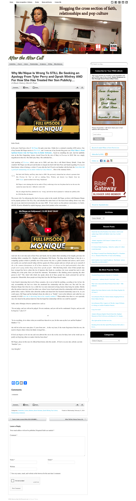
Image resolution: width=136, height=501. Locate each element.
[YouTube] (108, 161)
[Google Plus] (111, 161)
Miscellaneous (58, 64)
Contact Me (58, 2)
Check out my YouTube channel (123, 2)
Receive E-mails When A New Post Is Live (105, 148)
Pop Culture (54, 410)
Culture (26, 64)
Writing (50, 64)
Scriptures (43, 64)
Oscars (21, 179)
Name (12, 460)
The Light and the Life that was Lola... (102, 320)
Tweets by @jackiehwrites (100, 205)
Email (50, 460)
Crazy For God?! (96, 309)
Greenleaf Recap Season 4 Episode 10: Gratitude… (106, 275)
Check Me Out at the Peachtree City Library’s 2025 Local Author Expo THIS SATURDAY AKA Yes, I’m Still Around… (107, 234)
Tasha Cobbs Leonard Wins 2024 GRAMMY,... (23, 419)
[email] (77, 87)
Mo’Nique (35, 148)
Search (92, 64)
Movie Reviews (38, 410)
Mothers (31, 410)
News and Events (47, 2)
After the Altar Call (25, 58)
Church (20, 64)
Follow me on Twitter (112, 2)
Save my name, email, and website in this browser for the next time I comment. (36, 473)
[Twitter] (104, 161)
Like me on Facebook (116, 2)
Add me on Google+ (119, 2)
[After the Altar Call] (68, 29)
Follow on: (96, 161)
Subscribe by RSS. (98, 154)
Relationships (34, 64)
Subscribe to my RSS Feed (126, 2)
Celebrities (12, 64)
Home (11, 2)
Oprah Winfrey (46, 410)
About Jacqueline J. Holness (24, 2)
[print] (82, 87)
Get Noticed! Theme (33, 499)
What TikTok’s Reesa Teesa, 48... (76, 419)
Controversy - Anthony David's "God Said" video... (106, 279)
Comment (15, 87)
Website (12, 466)
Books (37, 2)
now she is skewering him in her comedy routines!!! (40, 296)
